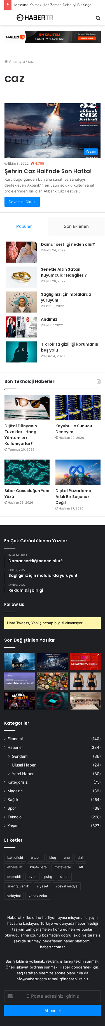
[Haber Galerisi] (52, 36)
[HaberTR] (36, 17)
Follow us (14, 604)
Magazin (15, 791)
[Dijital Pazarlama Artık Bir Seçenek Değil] (78, 472)
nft (81, 867)
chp (67, 857)
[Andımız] (21, 327)
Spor (12, 808)
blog (52, 857)
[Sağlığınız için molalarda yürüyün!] (21, 302)
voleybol (14, 896)
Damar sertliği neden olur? (68, 244)
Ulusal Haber (24, 765)
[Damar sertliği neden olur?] (21, 252)
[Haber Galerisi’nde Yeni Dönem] (19, 681)
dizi (80, 857)
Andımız (49, 319)
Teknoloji (15, 817)
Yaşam (14, 825)
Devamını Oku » (22, 201)
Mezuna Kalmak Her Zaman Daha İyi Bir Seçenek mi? (59, 5)
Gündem (19, 756)
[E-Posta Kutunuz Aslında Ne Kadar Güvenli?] (52, 701)
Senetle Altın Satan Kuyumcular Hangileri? (64, 272)
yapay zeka (38, 896)
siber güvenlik (18, 886)
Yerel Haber (23, 773)
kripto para (38, 867)
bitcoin (36, 857)
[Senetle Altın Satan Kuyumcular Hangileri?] (21, 277)
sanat (64, 876)
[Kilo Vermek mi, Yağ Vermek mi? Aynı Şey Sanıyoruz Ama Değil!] (85, 681)
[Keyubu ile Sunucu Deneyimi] (78, 407)
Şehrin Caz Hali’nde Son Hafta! (48, 171)
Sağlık (13, 799)
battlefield (15, 857)
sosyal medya (67, 886)
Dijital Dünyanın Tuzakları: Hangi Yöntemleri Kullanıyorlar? (21, 434)
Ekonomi (15, 738)
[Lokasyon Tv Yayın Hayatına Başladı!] (85, 661)
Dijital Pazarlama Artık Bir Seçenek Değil (73, 496)
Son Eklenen (76, 226)
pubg (48, 876)
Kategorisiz (17, 782)
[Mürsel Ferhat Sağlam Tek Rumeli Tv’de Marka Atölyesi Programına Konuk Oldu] (19, 701)
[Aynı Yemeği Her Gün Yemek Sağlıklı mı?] (52, 681)
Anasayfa (16, 61)
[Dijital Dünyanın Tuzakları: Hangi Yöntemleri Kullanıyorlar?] (27, 407)
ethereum (14, 867)
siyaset (42, 886)
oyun (32, 876)
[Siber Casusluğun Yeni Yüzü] (27, 472)
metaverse (63, 867)
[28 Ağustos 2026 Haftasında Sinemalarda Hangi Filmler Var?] (19, 661)
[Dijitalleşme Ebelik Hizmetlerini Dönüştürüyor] (85, 701)
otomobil (14, 876)
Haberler (15, 747)
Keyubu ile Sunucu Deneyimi (73, 429)
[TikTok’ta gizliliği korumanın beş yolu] (21, 351)
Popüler (24, 226)
